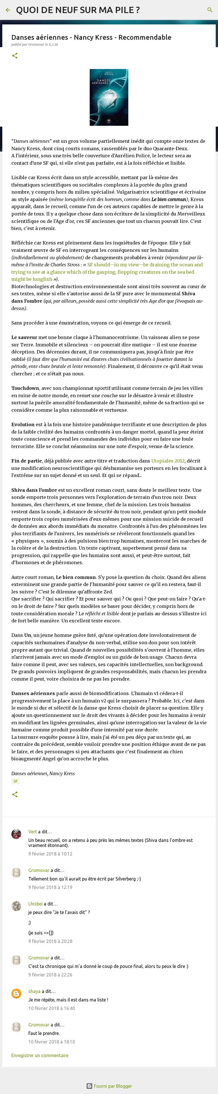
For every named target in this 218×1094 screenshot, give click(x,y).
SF (15, 781)
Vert (32, 831)
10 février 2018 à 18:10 (51, 1041)
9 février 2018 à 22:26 (50, 974)
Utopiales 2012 (168, 461)
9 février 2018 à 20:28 (50, 941)
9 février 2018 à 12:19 (50, 887)
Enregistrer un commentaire (39, 1055)
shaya (34, 991)
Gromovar (38, 870)
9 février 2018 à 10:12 (50, 853)
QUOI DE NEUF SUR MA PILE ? (78, 10)
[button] (14, 56)
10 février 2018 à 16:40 (51, 1008)
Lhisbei (35, 903)
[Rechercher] (210, 10)
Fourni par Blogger (112, 1086)
